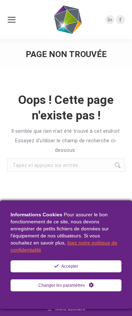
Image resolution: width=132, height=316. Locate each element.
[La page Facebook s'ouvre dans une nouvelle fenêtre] (120, 19)
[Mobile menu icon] (11, 19)
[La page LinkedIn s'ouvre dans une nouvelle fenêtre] (109, 19)
